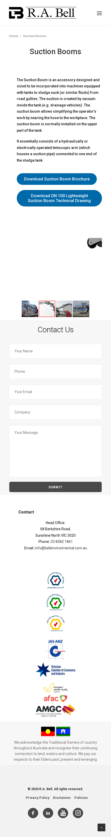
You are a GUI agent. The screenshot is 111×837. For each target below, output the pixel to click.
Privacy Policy (38, 798)
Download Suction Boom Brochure (57, 179)
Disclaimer (62, 798)
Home (13, 36)
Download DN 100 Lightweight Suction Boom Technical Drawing (59, 198)
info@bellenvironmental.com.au (61, 548)
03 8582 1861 (62, 542)
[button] (97, 242)
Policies (81, 798)
